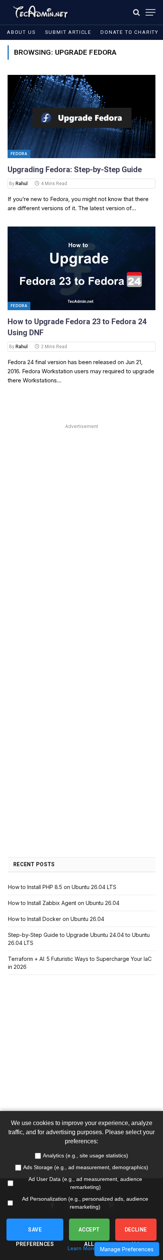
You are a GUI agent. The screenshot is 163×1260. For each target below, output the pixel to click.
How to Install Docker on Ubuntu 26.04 (56, 919)
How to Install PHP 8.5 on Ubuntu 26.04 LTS (62, 887)
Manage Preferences (127, 1249)
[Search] (136, 12)
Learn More (81, 1248)
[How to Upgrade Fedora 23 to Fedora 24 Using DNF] (81, 268)
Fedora (19, 153)
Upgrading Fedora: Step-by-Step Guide (75, 169)
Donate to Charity (129, 32)
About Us (21, 32)
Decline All (136, 1234)
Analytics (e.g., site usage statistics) (85, 1155)
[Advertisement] (81, 513)
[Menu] (150, 12)
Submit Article (68, 32)
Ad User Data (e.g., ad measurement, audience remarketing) (85, 1183)
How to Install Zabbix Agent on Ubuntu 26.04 (63, 903)
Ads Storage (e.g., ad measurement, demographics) (85, 1167)
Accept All (89, 1234)
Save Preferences (35, 1234)
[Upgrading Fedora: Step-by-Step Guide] (81, 116)
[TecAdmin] (40, 12)
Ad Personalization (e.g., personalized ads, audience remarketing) (85, 1203)
